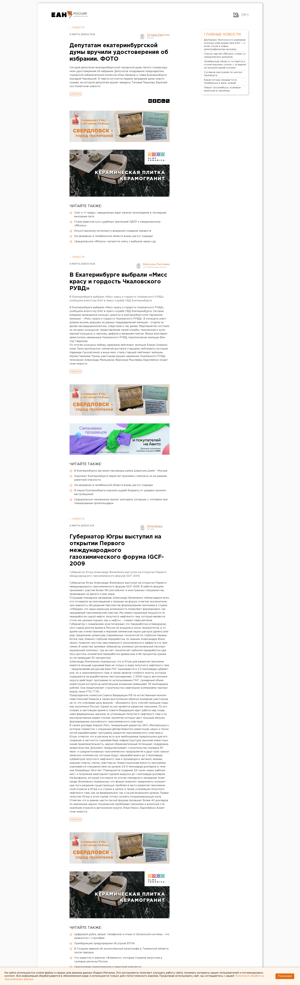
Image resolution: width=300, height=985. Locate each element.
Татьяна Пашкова (158, 35)
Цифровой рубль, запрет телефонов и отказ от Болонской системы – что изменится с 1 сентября (121, 936)
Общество (75, 94)
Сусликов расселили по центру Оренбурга (223, 73)
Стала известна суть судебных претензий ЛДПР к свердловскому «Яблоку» (117, 224)
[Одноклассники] (154, 101)
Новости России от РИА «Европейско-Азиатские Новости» (62, 15)
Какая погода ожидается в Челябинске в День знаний (220, 81)
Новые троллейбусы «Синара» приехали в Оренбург (222, 89)
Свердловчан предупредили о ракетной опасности (107, 967)
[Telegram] (159, 101)
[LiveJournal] (168, 101)
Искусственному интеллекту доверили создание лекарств (112, 231)
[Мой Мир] (163, 101)
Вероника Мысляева (156, 264)
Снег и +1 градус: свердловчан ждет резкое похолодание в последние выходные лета (120, 215)
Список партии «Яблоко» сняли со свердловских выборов (225, 55)
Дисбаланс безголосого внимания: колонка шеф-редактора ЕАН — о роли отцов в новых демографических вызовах (225, 44)
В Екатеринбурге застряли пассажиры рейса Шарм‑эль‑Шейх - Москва (120, 471)
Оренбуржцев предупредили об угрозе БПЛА (104, 943)
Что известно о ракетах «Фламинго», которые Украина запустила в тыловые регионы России (118, 960)
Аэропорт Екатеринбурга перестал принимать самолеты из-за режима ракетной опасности (120, 478)
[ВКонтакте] (150, 101)
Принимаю (285, 976)
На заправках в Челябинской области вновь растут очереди (113, 236)
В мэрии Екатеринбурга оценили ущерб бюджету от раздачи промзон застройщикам (120, 492)
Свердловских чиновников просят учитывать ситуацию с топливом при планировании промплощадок (121, 501)
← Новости (77, 28)
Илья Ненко (154, 526)
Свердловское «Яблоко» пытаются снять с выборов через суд (115, 241)
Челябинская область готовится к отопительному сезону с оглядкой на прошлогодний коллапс (225, 64)
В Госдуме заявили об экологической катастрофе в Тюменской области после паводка (121, 951)
